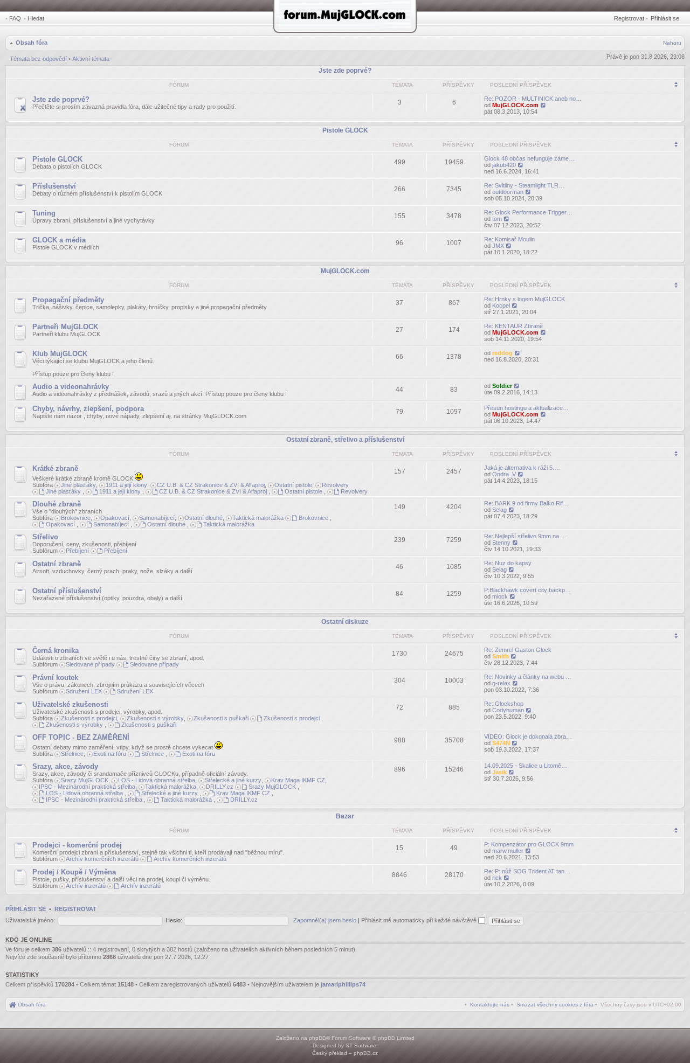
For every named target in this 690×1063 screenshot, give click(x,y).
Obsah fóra (31, 42)
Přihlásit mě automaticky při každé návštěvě (419, 920)
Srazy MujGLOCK (84, 780)
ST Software (361, 1045)
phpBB (317, 1038)
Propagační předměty (68, 300)
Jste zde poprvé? (345, 70)
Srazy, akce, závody (65, 766)
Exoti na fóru (109, 754)
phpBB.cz (366, 1053)
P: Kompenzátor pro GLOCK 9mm (529, 844)
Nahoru (672, 43)
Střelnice (72, 754)
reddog (502, 353)
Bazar (345, 816)
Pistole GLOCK (345, 130)
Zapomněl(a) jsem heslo (324, 920)
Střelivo (45, 537)
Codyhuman (508, 710)
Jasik (499, 772)
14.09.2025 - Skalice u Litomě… (525, 765)
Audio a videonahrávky (70, 387)
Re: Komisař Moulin (509, 239)
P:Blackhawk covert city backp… (527, 590)
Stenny (501, 542)
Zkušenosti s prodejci (89, 718)
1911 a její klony (126, 485)
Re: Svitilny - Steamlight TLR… (524, 185)
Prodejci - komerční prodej (77, 845)
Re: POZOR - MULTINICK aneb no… (533, 98)
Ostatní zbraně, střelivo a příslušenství (345, 439)
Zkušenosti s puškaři (221, 718)
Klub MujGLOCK (59, 354)
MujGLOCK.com (515, 105)
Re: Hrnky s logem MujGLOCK (524, 299)
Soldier (502, 386)
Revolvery (335, 485)
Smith (500, 656)
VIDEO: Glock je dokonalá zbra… (528, 736)
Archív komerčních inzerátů (102, 859)
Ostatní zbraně (56, 564)
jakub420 (504, 165)
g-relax (501, 683)
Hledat (35, 18)
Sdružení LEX (84, 691)
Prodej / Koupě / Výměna (74, 872)
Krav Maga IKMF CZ (298, 780)
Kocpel (501, 305)
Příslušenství (54, 186)
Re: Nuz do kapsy (508, 563)
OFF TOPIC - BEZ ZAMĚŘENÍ (80, 737)
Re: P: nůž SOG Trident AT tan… (527, 871)
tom (497, 219)
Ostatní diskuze (345, 622)
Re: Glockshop (503, 703)
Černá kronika (55, 651)
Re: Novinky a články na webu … (527, 676)
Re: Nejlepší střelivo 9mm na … (525, 536)
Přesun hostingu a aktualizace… (526, 408)
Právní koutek (55, 677)
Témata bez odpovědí (38, 58)
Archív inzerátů (86, 886)
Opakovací (114, 518)
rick (497, 877)
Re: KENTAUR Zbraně (513, 326)
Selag (499, 509)
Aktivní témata (90, 58)
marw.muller (507, 850)
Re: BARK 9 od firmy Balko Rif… (526, 503)
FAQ (15, 18)
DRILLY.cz (219, 786)
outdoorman (507, 192)
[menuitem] (555, 1005)
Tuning (44, 213)
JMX (498, 245)
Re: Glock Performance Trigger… (528, 212)
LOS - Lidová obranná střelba (156, 780)
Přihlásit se (665, 18)
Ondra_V (504, 474)
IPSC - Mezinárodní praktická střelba (87, 786)
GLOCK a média (59, 240)
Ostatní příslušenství (66, 591)
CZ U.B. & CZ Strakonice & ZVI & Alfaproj (211, 485)
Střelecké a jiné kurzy (233, 780)
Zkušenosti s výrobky (155, 718)
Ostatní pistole (293, 485)
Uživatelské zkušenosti (70, 704)
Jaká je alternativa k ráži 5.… (522, 467)
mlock (500, 596)
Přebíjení (77, 550)
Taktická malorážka (258, 518)
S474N (501, 743)
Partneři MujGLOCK (65, 327)
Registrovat (629, 18)
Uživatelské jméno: (30, 920)
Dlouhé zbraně (56, 504)
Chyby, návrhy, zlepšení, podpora (88, 409)
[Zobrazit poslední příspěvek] (543, 105)
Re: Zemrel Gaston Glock (517, 650)
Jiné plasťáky (78, 485)
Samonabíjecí (157, 518)
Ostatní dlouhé (203, 518)
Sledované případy (90, 664)
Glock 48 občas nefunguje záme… (529, 158)
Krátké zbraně (55, 468)
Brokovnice (76, 518)
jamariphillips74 (343, 984)
